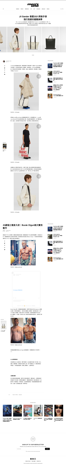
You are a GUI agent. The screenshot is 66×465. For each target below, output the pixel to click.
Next (57, 39)
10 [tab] (35, 49)
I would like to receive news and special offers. (33, 451)
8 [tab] (34, 49)
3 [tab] (30, 49)
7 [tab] (33, 49)
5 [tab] (32, 49)
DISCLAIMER (34, 461)
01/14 (33, 55)
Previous (8, 39)
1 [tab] (29, 49)
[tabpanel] (33, 39)
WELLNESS (20, 394)
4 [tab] (31, 49)
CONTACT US (39, 461)
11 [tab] (36, 49)
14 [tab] (38, 49)
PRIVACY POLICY (28, 461)
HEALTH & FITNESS (15, 394)
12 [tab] (37, 49)
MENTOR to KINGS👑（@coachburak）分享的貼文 (26, 305)
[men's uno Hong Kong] (33, 5)
